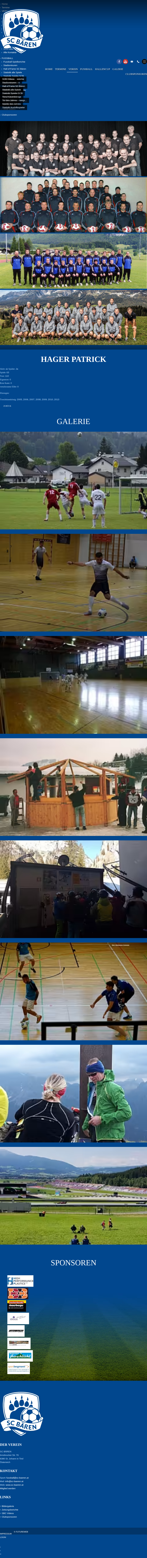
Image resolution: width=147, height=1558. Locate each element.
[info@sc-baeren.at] (131, 61)
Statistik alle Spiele (11, 90)
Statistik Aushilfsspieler (13, 107)
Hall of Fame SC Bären (13, 86)
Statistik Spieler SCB (12, 93)
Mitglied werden (8, 1488)
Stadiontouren (9, 82)
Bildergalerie (8, 1506)
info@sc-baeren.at (14, 1481)
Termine (60, 69)
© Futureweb (21, 1532)
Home (49, 69)
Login (3, 1537)
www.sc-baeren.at (14, 1485)
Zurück (7, 406)
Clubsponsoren (136, 74)
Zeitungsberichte (10, 1510)
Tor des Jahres (9, 100)
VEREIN (73, 69)
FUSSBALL (86, 69)
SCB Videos (8, 79)
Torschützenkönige (11, 97)
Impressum (6, 1534)
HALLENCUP (102, 69)
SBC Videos (8, 1513)
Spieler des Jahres (11, 104)
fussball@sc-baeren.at (17, 1478)
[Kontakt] (138, 61)
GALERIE (117, 69)
